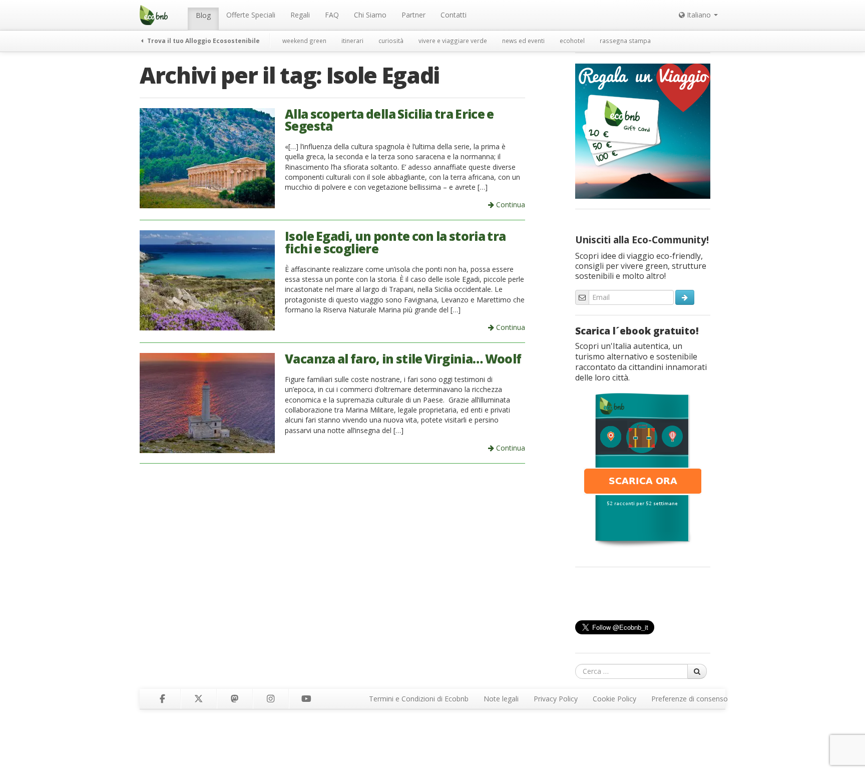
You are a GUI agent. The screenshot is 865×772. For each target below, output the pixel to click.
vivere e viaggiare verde (452, 41)
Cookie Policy (614, 698)
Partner (413, 15)
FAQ (332, 15)
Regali (300, 15)
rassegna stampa (625, 41)
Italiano (699, 15)
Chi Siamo (370, 15)
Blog (203, 15)
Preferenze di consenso (689, 698)
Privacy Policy (556, 698)
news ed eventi (523, 41)
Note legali (501, 698)
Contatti (454, 15)
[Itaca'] (643, 469)
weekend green (304, 41)
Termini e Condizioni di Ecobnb (419, 698)
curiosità (390, 41)
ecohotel (572, 41)
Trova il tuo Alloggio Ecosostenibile (203, 41)
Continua (509, 204)
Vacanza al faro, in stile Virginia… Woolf (403, 358)
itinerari (352, 41)
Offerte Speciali (250, 15)
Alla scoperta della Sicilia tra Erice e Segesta (389, 120)
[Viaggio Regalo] (642, 130)
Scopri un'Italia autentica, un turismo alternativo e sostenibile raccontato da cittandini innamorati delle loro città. (641, 361)
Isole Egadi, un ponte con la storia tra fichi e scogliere (395, 242)
